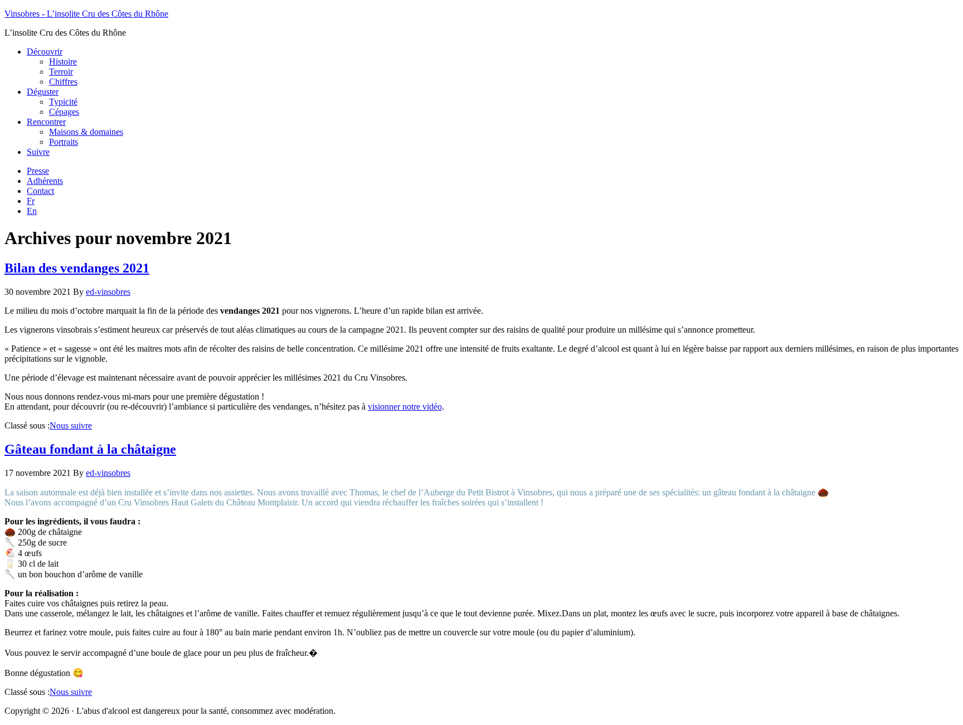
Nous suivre (71, 425)
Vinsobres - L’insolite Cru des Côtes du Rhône (86, 13)
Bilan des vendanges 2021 (76, 268)
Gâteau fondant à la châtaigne (90, 449)
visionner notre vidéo (405, 406)
